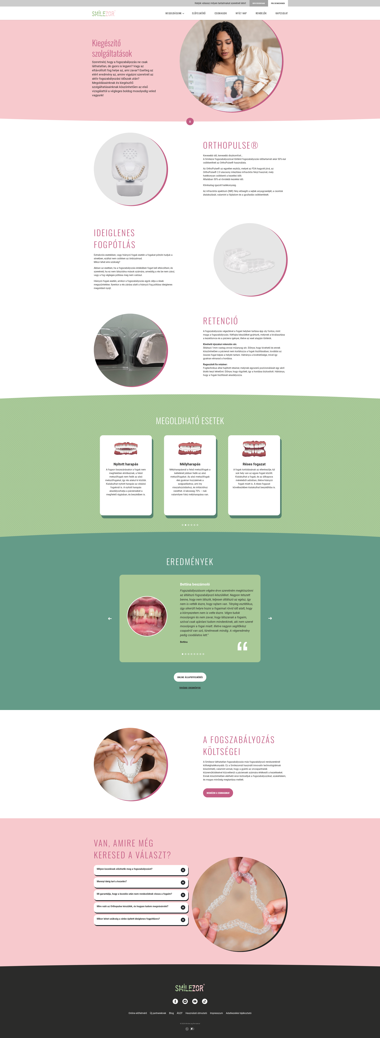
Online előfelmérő (138, 1013)
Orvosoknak (258, 3)
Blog (171, 1013)
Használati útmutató (196, 1013)
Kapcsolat (282, 13)
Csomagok (221, 13)
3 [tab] (188, 525)
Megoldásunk (174, 13)
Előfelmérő (199, 13)
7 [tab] (200, 654)
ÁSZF (180, 1013)
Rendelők (261, 13)
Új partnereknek (158, 1013)
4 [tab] (191, 525)
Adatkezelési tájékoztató (238, 1013)
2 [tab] (185, 525)
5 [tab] (194, 525)
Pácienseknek (278, 3)
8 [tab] (203, 654)
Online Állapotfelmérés (190, 677)
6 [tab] (197, 525)
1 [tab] (182, 525)
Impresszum (216, 1013)
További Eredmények (190, 687)
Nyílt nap (241, 13)
